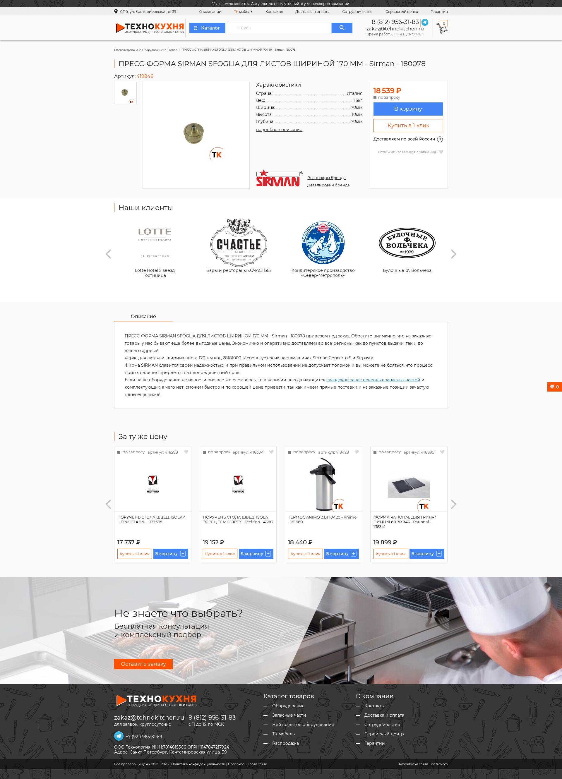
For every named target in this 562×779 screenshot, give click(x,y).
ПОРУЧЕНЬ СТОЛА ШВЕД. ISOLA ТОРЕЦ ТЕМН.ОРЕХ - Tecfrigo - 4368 (238, 519)
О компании (210, 11)
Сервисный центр (401, 11)
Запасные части (289, 715)
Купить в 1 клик (408, 125)
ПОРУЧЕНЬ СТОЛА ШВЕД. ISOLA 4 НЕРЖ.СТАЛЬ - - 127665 (151, 519)
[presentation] (108, 254)
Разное (172, 50)
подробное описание (279, 129)
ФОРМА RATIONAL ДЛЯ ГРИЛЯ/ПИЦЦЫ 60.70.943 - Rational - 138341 (404, 522)
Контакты (274, 11)
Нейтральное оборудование (303, 724)
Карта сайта (257, 764)
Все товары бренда (326, 177)
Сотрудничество (357, 11)
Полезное (236, 764)
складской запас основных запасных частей (373, 379)
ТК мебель (283, 734)
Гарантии (439, 11)
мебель (243, 11)
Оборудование (152, 50)
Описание (143, 316)
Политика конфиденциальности (198, 764)
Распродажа (285, 743)
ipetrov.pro (439, 764)
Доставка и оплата (312, 11)
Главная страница (126, 50)
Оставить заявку (143, 664)
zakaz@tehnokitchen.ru (395, 29)
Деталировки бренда (328, 185)
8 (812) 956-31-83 (395, 21)
